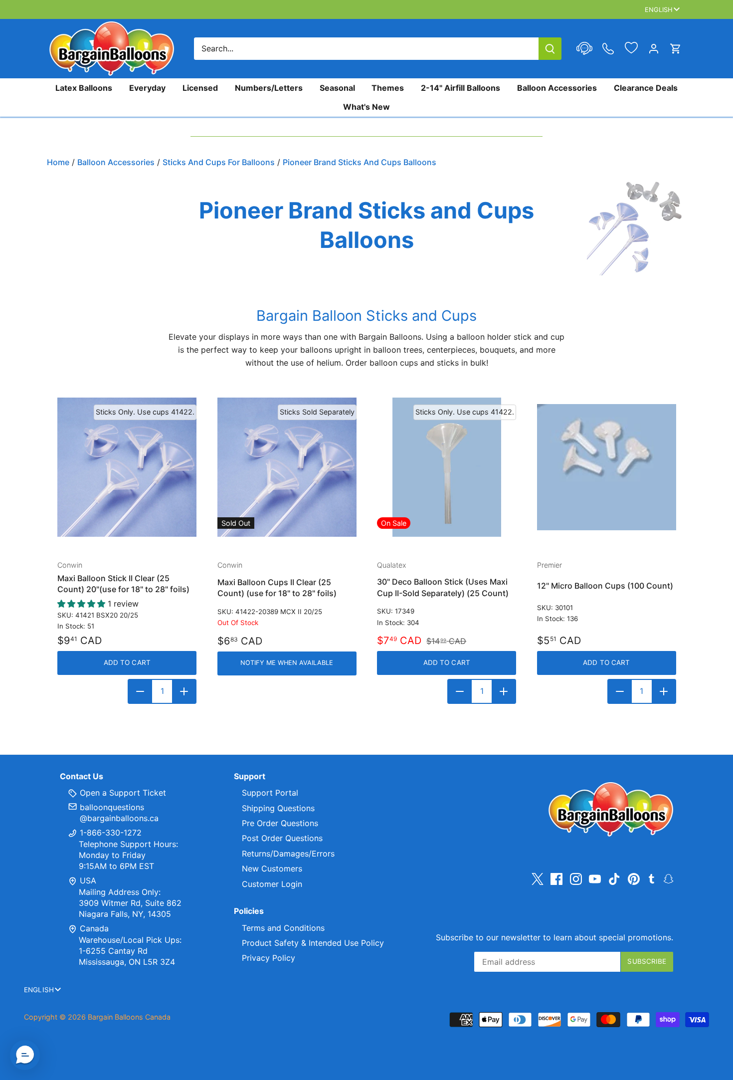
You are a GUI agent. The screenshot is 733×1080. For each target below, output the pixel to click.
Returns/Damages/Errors (288, 854)
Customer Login (272, 884)
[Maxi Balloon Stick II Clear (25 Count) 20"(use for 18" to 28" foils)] (126, 467)
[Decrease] (140, 691)
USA (88, 880)
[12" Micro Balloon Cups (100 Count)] (606, 467)
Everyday (147, 88)
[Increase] (184, 691)
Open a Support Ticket (121, 793)
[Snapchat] (668, 877)
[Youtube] (595, 878)
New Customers (272, 868)
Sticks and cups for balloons (219, 162)
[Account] (654, 48)
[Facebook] (556, 878)
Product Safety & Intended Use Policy (313, 943)
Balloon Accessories (557, 88)
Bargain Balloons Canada (129, 1017)
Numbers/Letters (269, 88)
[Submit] (550, 48)
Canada (94, 928)
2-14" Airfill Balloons (460, 88)
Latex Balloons (83, 88)
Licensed (200, 88)
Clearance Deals (646, 88)
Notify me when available (286, 662)
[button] (25, 1055)
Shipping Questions (278, 808)
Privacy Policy (268, 958)
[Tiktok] (614, 878)
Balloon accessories (116, 162)
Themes (387, 88)
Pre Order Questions (280, 823)
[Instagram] (576, 878)
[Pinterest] (634, 878)
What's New (366, 107)
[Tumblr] (651, 877)
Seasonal (337, 88)
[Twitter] (538, 878)
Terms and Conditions (283, 928)
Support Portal (270, 793)
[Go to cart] (676, 48)
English (659, 9)
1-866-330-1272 (109, 833)
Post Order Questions (282, 838)
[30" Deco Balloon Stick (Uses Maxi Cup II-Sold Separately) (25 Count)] (446, 467)
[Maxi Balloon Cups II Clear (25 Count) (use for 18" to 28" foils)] (287, 467)
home (58, 162)
